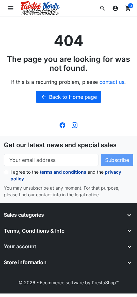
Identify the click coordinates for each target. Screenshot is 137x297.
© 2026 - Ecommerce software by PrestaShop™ (68, 282)
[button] (102, 8)
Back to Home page (69, 97)
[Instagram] (74, 124)
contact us (111, 82)
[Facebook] (62, 124)
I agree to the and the (66, 175)
